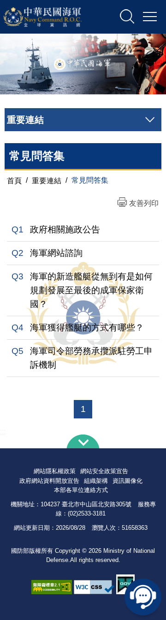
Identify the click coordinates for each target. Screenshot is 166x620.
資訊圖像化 (127, 480)
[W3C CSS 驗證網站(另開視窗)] (94, 587)
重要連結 (46, 180)
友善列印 (144, 203)
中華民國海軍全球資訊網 (52, 17)
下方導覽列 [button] (83, 441)
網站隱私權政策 (55, 471)
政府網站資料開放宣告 (49, 480)
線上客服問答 (143, 597)
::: (3, 431)
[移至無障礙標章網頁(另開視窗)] (51, 587)
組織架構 (96, 480)
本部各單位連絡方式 (81, 490)
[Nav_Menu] (149, 17)
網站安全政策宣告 (104, 471)
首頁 (14, 180)
